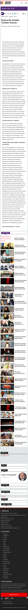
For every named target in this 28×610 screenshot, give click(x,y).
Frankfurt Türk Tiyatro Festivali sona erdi (20, 330)
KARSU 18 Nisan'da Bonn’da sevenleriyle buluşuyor (19, 239)
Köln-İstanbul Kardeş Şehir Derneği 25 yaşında (21, 302)
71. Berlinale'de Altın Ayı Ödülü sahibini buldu (20, 422)
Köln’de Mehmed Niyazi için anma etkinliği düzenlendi (20, 253)
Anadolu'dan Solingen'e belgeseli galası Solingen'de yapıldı (20, 337)
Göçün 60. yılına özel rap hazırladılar (20, 386)
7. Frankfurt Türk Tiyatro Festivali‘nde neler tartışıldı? (20, 400)
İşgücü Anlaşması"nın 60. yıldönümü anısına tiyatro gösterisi (21, 379)
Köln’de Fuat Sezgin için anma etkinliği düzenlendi (20, 260)
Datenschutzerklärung (8, 603)
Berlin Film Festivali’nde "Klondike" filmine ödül (20, 344)
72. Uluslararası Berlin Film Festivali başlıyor (20, 358)
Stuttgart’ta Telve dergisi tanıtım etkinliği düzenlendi (20, 246)
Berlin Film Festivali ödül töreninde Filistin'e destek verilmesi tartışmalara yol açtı (20, 281)
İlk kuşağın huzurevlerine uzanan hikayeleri (21, 443)
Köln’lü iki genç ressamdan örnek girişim (21, 436)
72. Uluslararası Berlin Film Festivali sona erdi (20, 351)
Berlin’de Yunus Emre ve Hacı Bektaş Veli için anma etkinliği (20, 393)
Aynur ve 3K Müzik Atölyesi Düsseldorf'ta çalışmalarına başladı (20, 267)
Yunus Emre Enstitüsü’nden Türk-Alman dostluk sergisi (20, 372)
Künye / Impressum (7, 601)
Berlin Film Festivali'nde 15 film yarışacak (20, 429)
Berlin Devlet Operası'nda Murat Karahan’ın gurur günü (20, 316)
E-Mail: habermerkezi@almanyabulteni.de (9, 527)
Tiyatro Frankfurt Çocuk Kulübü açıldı (21, 415)
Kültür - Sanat (14, 16)
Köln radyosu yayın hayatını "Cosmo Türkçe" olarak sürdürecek (21, 365)
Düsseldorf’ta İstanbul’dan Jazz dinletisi (19, 323)
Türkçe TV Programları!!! (8, 475)
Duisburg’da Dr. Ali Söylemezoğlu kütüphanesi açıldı (19, 295)
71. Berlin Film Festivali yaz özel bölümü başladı (20, 408)
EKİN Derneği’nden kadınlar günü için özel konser (20, 274)
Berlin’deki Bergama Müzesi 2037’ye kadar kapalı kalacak (20, 288)
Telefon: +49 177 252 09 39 (6, 526)
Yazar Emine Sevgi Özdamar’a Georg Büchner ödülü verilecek (20, 309)
